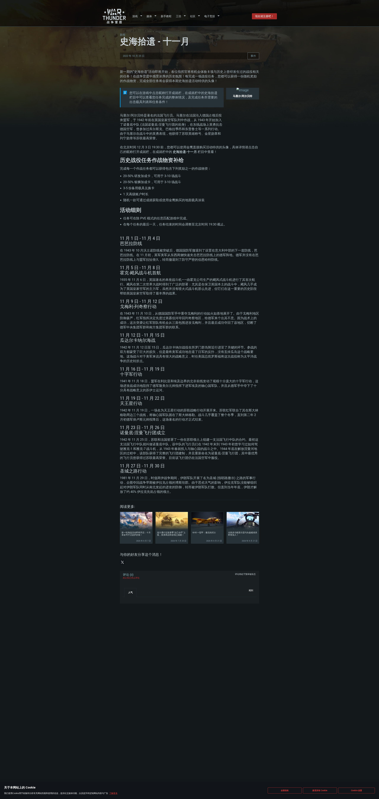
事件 (253, 55)
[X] (122, 562)
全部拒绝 (285, 790)
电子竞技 (209, 16)
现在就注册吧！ (264, 16)
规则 (251, 590)
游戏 (135, 16)
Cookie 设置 (356, 790)
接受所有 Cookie (319, 790)
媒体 (149, 16)
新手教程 (166, 16)
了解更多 (113, 793)
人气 (130, 592)
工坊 (178, 16)
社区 (192, 16)
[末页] (127, 599)
